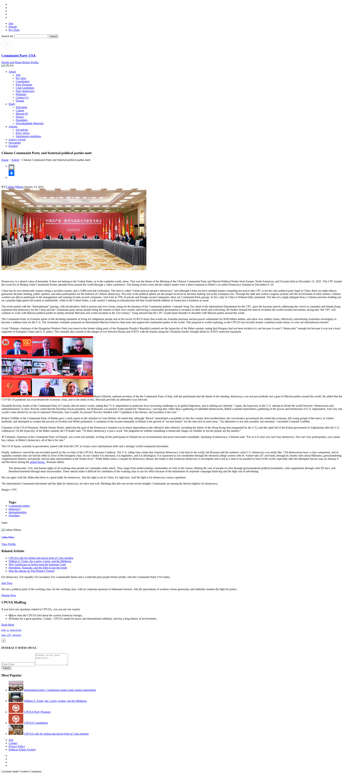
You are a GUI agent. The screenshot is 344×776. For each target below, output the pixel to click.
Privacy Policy (17, 746)
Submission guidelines (28, 136)
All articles (22, 129)
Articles (13, 126)
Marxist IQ (22, 113)
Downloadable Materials (30, 123)
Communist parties (19, 505)
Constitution (23, 81)
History (20, 116)
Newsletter (15, 142)
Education (21, 107)
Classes (20, 110)
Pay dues (21, 78)
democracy (15, 509)
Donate (13, 26)
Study (12, 103)
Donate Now (8, 595)
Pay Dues (14, 29)
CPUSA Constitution (36, 722)
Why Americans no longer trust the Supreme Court (37, 564)
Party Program (24, 84)
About (12, 71)
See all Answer (11, 635)
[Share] (176, 173)
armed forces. (37, 462)
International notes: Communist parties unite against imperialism (60, 690)
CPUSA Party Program (37, 711)
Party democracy (25, 91)
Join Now (7, 583)
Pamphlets (21, 120)
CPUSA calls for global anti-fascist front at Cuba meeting (41, 557)
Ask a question (11, 630)
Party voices (23, 133)
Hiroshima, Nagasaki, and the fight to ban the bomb (38, 567)
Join (11, 23)
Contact (13, 743)
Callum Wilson (14, 186)
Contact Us (22, 97)
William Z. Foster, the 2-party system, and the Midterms (40, 561)
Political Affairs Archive (22, 749)
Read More (7, 624)
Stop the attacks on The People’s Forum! (31, 570)
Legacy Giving (17, 139)
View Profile (8, 544)
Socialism (14, 515)
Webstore (21, 94)
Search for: (7, 36)
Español (13, 145)
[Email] (176, 167)
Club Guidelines (25, 87)
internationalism (18, 512)
